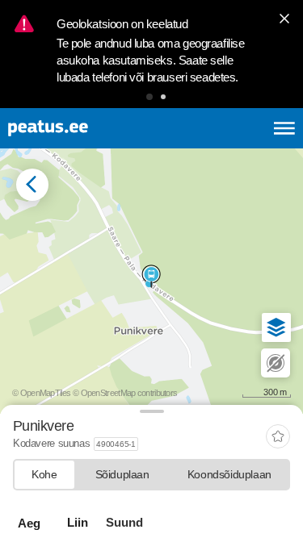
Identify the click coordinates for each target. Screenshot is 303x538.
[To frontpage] (85, 128)
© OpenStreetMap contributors (125, 393)
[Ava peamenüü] (284, 128)
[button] (149, 97)
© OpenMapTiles (41, 393)
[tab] (44, 475)
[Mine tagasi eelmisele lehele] (32, 185)
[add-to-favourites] (278, 437)
